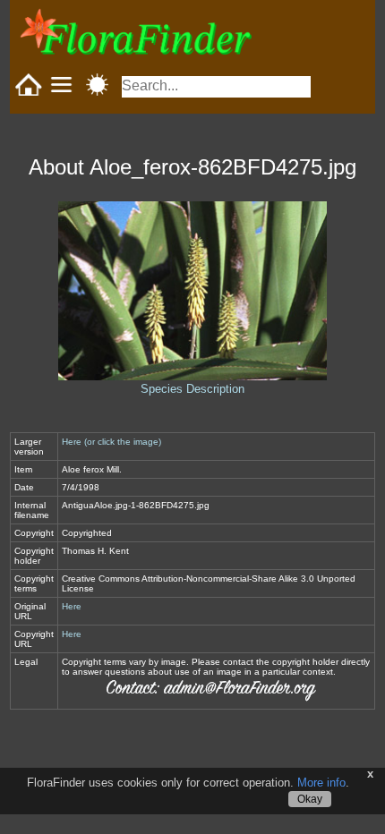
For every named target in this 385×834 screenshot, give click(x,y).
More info (321, 782)
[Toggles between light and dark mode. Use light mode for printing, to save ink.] (97, 84)
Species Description (192, 389)
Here (71, 606)
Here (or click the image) (111, 442)
